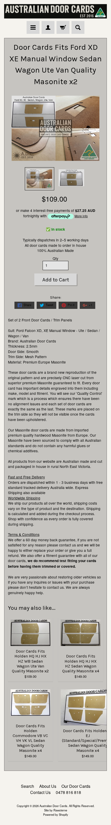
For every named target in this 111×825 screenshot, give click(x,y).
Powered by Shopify (55, 814)
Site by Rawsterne (55, 810)
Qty (55, 258)
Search (27, 786)
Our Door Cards (75, 786)
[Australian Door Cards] (55, 11)
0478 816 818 (68, 792)
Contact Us (40, 792)
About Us (47, 786)
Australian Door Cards (53, 806)
